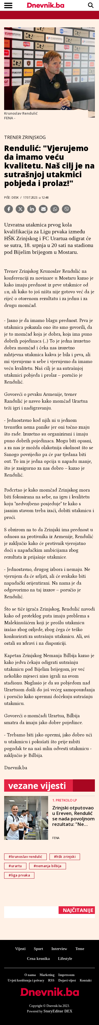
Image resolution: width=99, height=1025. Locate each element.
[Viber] (66, 209)
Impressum (66, 975)
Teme (79, 949)
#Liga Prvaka (19, 875)
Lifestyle (65, 959)
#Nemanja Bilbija (48, 866)
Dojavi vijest (67, 980)
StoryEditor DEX (57, 1011)
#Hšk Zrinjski (65, 856)
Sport (38, 949)
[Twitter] (20, 209)
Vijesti (20, 949)
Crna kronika (38, 959)
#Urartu (15, 866)
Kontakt (86, 980)
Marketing (47, 975)
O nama (30, 975)
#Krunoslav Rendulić (25, 856)
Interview (59, 949)
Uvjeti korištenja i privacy (26, 980)
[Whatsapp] (54, 209)
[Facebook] (8, 209)
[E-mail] (43, 209)
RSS (51, 980)
